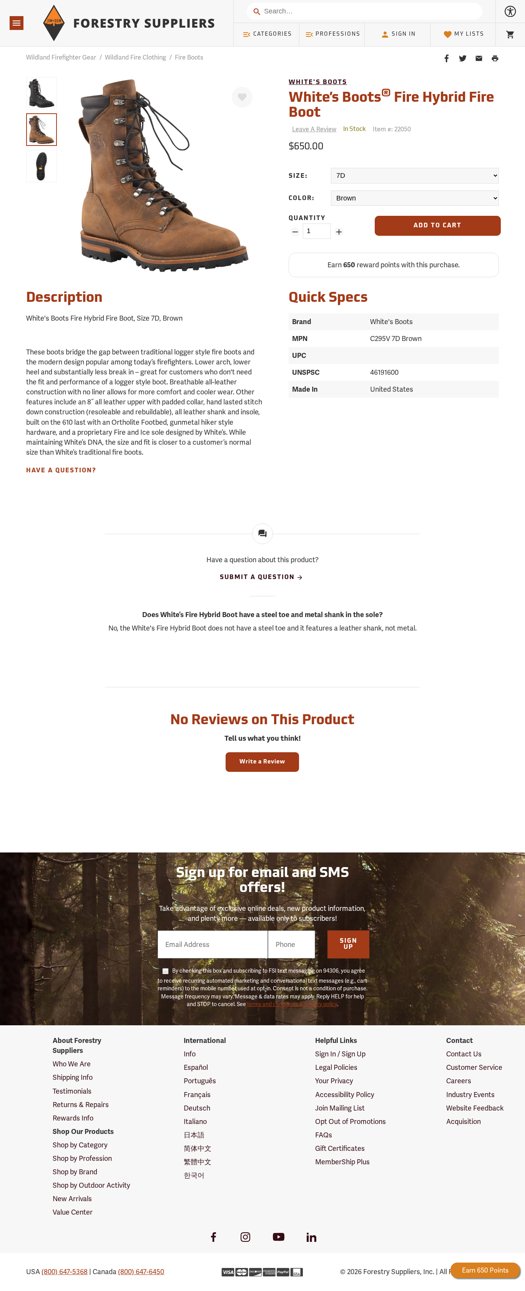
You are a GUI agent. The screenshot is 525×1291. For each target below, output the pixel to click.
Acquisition (463, 1121)
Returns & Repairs (81, 1104)
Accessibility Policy (344, 1094)
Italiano (195, 1121)
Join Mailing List (340, 1108)
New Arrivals (72, 1198)
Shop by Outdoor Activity (91, 1185)
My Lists (469, 34)
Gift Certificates (340, 1148)
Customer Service (474, 1067)
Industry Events (470, 1094)
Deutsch (197, 1108)
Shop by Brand (75, 1171)
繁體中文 (197, 1161)
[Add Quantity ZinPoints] (338, 232)
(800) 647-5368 (65, 1271)
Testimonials (72, 1091)
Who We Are (72, 1063)
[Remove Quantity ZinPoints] (295, 232)
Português (200, 1080)
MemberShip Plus (342, 1161)
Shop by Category (80, 1144)
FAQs (323, 1134)
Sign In (404, 34)
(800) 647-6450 (141, 1271)
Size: (298, 176)
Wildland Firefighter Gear (61, 57)
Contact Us (464, 1053)
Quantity (307, 218)
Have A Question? (61, 471)
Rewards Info (73, 1118)
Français (197, 1094)
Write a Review (262, 762)
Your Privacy (334, 1080)
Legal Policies (336, 1067)
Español (196, 1067)
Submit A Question (257, 577)
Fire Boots (189, 57)
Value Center (73, 1212)
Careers (458, 1080)
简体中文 (197, 1148)
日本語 (194, 1134)
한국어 (194, 1175)
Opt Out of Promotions (350, 1121)
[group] (41, 93)
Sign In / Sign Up (340, 1053)
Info (190, 1053)
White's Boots (318, 82)
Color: (302, 198)
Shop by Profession (82, 1158)
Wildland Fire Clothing (135, 57)
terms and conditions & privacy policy (292, 1004)
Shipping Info (73, 1077)
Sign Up (348, 944)
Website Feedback (475, 1108)
